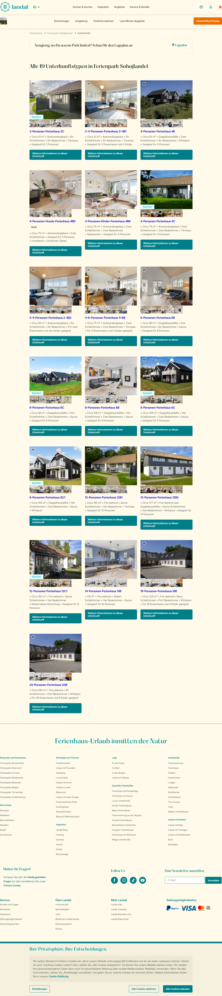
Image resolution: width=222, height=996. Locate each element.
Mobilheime (173, 792)
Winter (59, 849)
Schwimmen (6, 834)
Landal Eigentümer (120, 919)
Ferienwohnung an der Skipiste (127, 815)
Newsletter (5, 909)
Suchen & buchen (82, 6)
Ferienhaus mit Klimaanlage (125, 791)
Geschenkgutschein (9, 924)
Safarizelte (173, 787)
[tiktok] (133, 882)
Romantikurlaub (63, 811)
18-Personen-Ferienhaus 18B (158, 591)
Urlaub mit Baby (175, 825)
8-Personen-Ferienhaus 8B (102, 407)
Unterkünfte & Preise (207, 20)
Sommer (60, 839)
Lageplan (180, 45)
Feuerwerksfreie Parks (66, 802)
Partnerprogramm (64, 924)
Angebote (119, 6)
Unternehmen (62, 904)
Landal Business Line (121, 914)
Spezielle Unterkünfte (122, 785)
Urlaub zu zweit (63, 787)
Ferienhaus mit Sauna (122, 796)
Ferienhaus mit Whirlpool (124, 834)
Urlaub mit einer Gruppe (67, 797)
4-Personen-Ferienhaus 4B (157, 131)
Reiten (3, 830)
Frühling (60, 834)
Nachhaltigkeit (62, 909)
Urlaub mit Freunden (65, 768)
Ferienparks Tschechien (11, 792)
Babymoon (61, 792)
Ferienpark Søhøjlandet (60, 33)
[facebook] (115, 882)
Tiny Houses (174, 802)
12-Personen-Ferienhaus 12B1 (103, 497)
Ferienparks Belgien (9, 787)
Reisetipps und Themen (67, 757)
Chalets (171, 773)
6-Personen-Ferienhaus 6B (157, 317)
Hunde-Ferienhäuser (122, 820)
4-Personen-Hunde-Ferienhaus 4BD (52, 221)
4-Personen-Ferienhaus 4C (157, 221)
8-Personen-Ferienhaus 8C (157, 407)
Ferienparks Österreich (11, 768)
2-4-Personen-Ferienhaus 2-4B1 (105, 131)
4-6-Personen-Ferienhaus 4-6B (105, 317)
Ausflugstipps (62, 807)
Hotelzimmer (174, 777)
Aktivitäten (173, 844)
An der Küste (118, 763)
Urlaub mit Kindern (177, 819)
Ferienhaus (173, 768)
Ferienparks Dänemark (10, 782)
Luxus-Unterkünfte (121, 800)
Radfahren (5, 815)
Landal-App (116, 904)
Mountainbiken (7, 820)
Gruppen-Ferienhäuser (123, 830)
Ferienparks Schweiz (10, 773)
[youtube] (142, 882)
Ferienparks (35, 33)
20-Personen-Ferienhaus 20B (48, 684)
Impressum (5, 914)
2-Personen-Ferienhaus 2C (46, 131)
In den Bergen (118, 773)
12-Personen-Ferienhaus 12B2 (159, 497)
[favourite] (33, 84)
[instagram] (124, 882)
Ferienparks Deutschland (12, 763)
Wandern (4, 825)
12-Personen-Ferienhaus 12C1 (48, 591)
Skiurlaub (4, 810)
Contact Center (12, 885)
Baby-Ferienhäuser (121, 810)
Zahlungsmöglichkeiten (11, 919)
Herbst (59, 844)
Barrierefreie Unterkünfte (124, 825)
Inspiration (103, 6)
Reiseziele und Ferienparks (13, 757)
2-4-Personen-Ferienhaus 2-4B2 (50, 317)
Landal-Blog (61, 830)
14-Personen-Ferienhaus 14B (103, 591)
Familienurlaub (63, 763)
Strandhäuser (174, 797)
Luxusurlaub (62, 777)
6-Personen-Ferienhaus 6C (46, 407)
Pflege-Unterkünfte (121, 839)
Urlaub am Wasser (120, 777)
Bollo (170, 839)
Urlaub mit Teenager (177, 830)
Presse (59, 928)
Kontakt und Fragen (9, 904)
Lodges (171, 782)
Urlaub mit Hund (63, 782)
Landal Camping (118, 909)
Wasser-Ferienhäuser (178, 811)
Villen (170, 807)
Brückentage (62, 854)
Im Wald (115, 768)
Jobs (58, 914)
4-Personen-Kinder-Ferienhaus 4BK (108, 221)
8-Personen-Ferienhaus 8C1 (47, 497)
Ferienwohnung (175, 763)
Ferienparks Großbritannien (13, 797)
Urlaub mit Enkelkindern (179, 834)
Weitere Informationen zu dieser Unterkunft (49, 155)
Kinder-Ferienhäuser (122, 805)
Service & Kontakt (139, 6)
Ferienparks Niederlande (11, 777)
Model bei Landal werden (67, 919)
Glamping (60, 773)
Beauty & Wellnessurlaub (67, 816)
